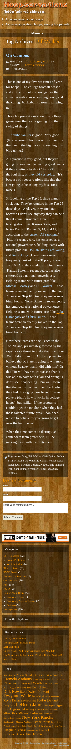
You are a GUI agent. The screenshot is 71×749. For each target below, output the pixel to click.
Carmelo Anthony (17, 679)
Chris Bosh (57, 679)
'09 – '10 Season (11, 556)
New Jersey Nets (46, 713)
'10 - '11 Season (32, 61)
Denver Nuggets (9, 688)
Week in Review (15, 564)
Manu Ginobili (51, 709)
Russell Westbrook (42, 726)
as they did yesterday (39, 174)
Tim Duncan (33, 734)
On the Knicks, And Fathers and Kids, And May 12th (29, 651)
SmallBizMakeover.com (61, 746)
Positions (11, 605)
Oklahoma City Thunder (13, 722)
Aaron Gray (20, 255)
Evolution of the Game (14, 576)
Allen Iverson (9, 675)
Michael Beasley (17, 286)
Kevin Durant (12, 700)
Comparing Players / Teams (20, 601)
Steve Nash (44, 730)
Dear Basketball (11, 647)
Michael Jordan (28, 713)
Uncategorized (10, 609)
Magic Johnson (37, 709)
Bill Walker (44, 286)
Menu (35, 33)
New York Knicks (37, 717)
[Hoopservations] (35, 8)
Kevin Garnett (28, 700)
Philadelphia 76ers (12, 726)
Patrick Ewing (41, 721)
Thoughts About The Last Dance (19, 642)
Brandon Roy (58, 675)
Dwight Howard (38, 691)
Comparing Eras (15, 597)
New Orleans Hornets (12, 718)
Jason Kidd (38, 696)
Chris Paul (11, 683)
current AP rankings (43, 234)
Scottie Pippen (58, 726)
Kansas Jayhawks (51, 696)
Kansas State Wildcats (26, 460)
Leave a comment (34, 64)
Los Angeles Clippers (54, 705)
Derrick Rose (40, 687)
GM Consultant (10, 580)
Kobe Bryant (47, 700)
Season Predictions (16, 560)
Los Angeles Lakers (16, 709)
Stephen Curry (32, 730)
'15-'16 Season (10, 572)
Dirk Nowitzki (15, 691)
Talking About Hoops (13, 593)
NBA (5, 584)
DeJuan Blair (37, 250)
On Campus (17, 55)
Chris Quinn (36, 317)
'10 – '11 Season (11, 568)
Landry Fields (9, 705)
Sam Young (56, 250)
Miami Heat (10, 713)
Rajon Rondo (27, 726)
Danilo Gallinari (51, 684)
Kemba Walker (20, 135)
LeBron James (30, 704)
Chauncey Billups (41, 679)
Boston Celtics (45, 675)
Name (5, 485)
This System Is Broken (14, 638)
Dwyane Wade (17, 695)
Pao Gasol (28, 722)
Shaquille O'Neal (14, 730)
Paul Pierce (56, 722)
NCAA (46, 61)
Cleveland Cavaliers (32, 683)
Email (5, 495)
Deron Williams (24, 687)
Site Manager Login (48, 743)
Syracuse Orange (37, 468)
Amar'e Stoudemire (27, 675)
